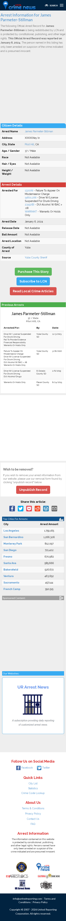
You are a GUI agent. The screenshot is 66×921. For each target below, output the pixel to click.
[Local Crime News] (43, 867)
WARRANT (31, 211)
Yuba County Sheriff (36, 257)
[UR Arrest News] (22, 884)
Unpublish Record (33, 490)
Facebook (27, 767)
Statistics (33, 788)
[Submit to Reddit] (37, 508)
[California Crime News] (49, 875)
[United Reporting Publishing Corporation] (21, 867)
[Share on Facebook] (12, 508)
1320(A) (29, 190)
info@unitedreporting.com (27, 898)
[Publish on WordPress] (46, 508)
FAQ (33, 824)
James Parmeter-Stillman (39, 131)
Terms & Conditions (33, 808)
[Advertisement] (33, 88)
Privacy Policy (33, 813)
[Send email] (54, 508)
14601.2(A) (30, 197)
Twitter (46, 767)
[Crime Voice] (46, 884)
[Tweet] (20, 508)
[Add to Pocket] (29, 508)
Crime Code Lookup (33, 793)
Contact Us (33, 818)
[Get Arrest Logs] (17, 875)
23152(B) (29, 204)
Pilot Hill (29, 144)
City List (33, 783)
